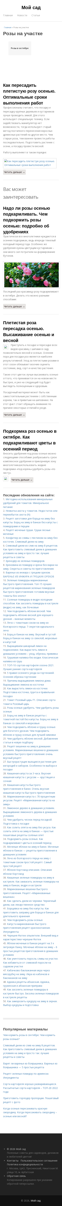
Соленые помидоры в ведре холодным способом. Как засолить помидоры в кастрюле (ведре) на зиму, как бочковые (30, 603)
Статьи (36, 15)
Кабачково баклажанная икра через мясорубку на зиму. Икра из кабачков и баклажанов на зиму (26, 974)
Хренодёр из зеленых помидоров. (25, 561)
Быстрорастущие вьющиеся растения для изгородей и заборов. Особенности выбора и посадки (30, 765)
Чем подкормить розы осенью (25, 920)
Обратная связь (16, 1176)
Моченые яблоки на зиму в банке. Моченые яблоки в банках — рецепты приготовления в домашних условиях (31, 850)
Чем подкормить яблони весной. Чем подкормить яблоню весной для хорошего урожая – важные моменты (28, 615)
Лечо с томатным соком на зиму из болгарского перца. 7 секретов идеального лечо (28, 626)
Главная (8, 15)
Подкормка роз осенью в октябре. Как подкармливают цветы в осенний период (29, 440)
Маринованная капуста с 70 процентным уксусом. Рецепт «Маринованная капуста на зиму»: (29, 800)
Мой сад (31, 7)
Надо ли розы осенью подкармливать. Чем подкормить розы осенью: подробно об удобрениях (26, 220)
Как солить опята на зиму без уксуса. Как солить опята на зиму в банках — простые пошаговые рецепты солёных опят (29, 831)
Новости (22, 15)
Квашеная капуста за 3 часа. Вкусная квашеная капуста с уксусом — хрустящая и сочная (29, 777)
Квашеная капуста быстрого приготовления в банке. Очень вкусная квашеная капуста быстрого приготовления (29, 788)
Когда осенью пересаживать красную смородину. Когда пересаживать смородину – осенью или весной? (30, 1112)
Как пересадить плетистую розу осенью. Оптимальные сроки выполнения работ (29, 94)
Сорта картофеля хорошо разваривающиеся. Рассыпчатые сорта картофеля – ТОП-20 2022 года (30, 1087)
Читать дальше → (14, 172)
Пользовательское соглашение (39, 1160)
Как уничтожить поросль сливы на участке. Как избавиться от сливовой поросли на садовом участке (30, 962)
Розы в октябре (20, 48)
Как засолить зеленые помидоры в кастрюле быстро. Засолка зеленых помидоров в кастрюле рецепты (31, 993)
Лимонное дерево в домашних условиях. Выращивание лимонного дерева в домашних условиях (30, 811)
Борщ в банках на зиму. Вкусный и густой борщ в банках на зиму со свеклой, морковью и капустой (30, 638)
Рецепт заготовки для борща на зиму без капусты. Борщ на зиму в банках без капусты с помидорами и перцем (30, 522)
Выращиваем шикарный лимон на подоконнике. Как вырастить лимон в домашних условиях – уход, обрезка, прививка (30, 649)
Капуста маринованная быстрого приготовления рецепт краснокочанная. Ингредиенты (26, 927)
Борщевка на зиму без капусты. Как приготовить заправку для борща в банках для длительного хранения (31, 912)
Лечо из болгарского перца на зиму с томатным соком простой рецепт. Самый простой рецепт (27, 862)
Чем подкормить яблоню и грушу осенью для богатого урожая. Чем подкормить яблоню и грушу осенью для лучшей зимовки (29, 730)
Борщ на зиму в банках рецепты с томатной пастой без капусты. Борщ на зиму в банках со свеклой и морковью (30, 719)
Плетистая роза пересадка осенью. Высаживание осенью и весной (28, 331)
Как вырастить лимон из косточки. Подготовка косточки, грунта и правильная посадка (28, 692)
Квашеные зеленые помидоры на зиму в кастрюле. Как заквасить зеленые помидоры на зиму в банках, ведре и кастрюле (31, 881)
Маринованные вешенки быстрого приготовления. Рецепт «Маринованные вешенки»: (26, 893)
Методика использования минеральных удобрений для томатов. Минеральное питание (28, 503)
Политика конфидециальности (25, 1164)
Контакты (12, 1160)
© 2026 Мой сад (16, 1149)
